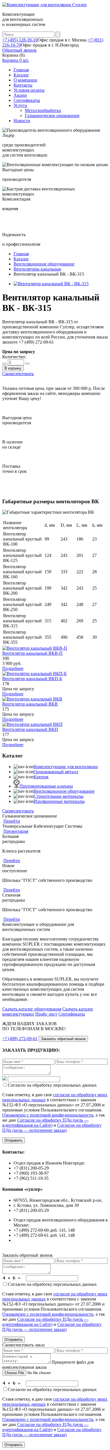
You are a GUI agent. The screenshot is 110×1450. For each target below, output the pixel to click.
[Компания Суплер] (44, 4)
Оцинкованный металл (56, 771)
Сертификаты (27, 100)
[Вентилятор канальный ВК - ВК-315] (51, 283)
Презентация (15, 831)
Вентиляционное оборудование (64, 791)
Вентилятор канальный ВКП (30, 729)
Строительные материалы (58, 796)
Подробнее (12, 668)
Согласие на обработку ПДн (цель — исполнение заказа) (52, 1128)
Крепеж (41, 776)
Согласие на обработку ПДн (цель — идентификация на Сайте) (45, 1123)
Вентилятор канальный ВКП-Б (32, 678)
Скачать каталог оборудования (31, 1009)
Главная (21, 69)
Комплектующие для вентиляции (66, 766)
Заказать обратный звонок (63, 1039)
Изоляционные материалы (59, 801)
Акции (20, 95)
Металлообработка (43, 110)
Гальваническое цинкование (52, 115)
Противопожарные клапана (46, 786)
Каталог (21, 74)
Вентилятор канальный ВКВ (30, 704)
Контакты (23, 85)
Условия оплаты (29, 90)
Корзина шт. (15, 60)
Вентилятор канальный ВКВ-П (32, 653)
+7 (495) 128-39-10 (20, 40)
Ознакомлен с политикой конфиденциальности (47, 1115)
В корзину (13, 368)
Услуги (20, 105)
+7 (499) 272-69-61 (20, 1038)
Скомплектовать (18, 373)
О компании (25, 80)
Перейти (11, 821)
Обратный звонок (19, 50)
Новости (22, 120)
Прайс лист (46, 1014)
